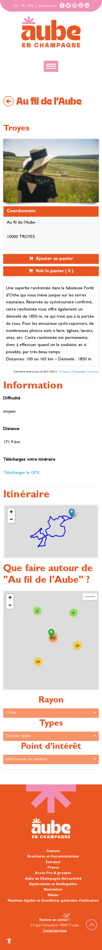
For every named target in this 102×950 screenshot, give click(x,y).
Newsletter (53, 890)
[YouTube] (80, 5)
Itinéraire (90, 596)
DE (15, 6)
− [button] (11, 519)
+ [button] (11, 512)
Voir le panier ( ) (53, 271)
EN (30, 6)
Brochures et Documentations (53, 856)
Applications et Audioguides (53, 884)
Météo (53, 895)
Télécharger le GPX (21, 473)
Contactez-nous (55, 931)
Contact (53, 851)
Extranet (53, 862)
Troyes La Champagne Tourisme (79, 371)
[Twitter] (68, 5)
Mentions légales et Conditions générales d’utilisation (53, 901)
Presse (53, 868)
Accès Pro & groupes (53, 873)
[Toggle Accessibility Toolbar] (9, 940)
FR (23, 6)
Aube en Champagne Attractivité (53, 879)
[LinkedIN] (86, 5)
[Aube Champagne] (50, 32)
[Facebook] (62, 5)
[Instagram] (74, 5)
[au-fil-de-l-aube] (72, 513)
